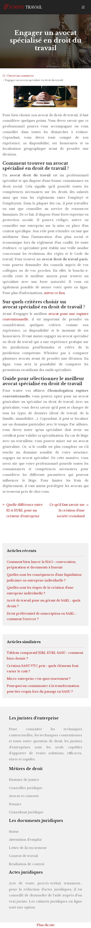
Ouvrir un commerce (20, 75)
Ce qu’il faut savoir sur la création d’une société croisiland (67, 510)
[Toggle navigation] (83, 7)
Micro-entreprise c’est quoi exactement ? (38, 679)
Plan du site (46, 925)
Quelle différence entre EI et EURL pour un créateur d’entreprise (24, 510)
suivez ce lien (54, 293)
